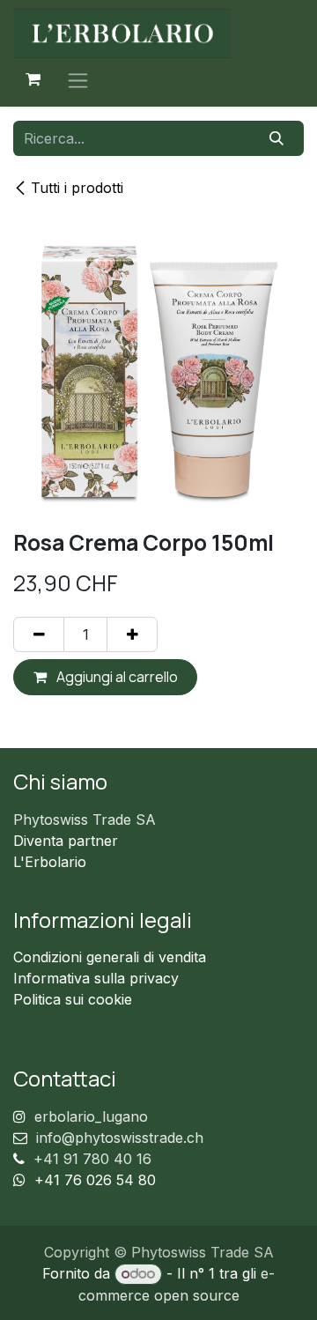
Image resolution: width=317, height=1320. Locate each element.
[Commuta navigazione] (78, 80)
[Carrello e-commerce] (32, 79)
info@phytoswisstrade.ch (119, 1137)
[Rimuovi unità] (38, 634)
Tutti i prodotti (77, 188)
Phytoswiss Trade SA (84, 819)
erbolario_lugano (91, 1116)
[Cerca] (277, 138)
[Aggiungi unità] (132, 634)
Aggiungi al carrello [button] (116, 676)
